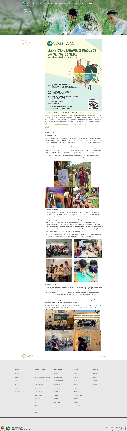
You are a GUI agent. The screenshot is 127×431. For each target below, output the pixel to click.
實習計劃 (76, 398)
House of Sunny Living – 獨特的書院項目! (44, 381)
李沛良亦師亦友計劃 (78, 395)
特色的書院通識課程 (39, 395)
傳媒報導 (95, 377)
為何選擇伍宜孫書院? (61, 3)
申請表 (46, 130)
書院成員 (17, 388)
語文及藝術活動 (77, 405)
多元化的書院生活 (38, 391)
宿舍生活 (37, 402)
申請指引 (47, 127)
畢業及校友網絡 (57, 388)
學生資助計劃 (57, 384)
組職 (16, 384)
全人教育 (25, 9)
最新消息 (95, 373)
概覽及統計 (37, 405)
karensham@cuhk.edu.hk (61, 124)
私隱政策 (111, 427)
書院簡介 (17, 377)
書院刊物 (95, 384)
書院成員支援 (57, 402)
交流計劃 (76, 377)
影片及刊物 (37, 409)
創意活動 (76, 384)
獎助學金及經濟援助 (58, 381)
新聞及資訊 (92, 3)
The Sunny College (39, 373)
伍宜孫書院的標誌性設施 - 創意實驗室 (43, 377)
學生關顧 (56, 395)
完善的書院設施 (38, 398)
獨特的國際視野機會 (39, 388)
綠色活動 (76, 388)
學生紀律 (56, 398)
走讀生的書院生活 (58, 377)
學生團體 (56, 391)
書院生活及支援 (73, 3)
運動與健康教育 (77, 391)
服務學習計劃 (76, 381)
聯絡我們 (17, 391)
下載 (94, 388)
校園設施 (17, 381)
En (40, 3)
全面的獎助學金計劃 (39, 384)
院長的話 (17, 373)
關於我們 (49, 3)
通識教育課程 (76, 373)
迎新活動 (76, 402)
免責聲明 (105, 427)
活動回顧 (95, 381)
